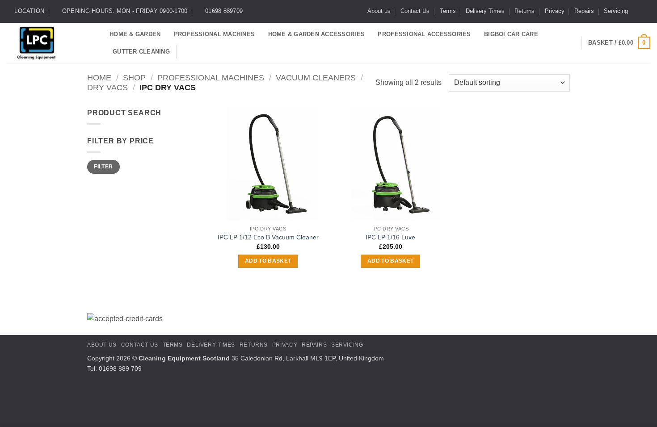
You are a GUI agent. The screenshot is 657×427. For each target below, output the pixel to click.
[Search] (186, 51)
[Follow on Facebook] (637, 11)
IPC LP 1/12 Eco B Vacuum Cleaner (268, 237)
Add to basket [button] (268, 261)
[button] (619, 42)
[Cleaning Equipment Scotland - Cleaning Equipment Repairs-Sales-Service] (51, 43)
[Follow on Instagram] (646, 11)
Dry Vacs (107, 87)
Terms (448, 11)
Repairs (584, 11)
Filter (103, 166)
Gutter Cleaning (141, 51)
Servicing (616, 11)
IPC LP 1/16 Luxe (390, 237)
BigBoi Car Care (511, 34)
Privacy (554, 11)
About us (379, 11)
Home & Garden (135, 34)
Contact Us (415, 11)
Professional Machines (214, 34)
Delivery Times (485, 11)
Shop (134, 77)
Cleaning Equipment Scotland (184, 358)
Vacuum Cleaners (316, 77)
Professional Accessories (424, 34)
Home (99, 77)
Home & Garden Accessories (316, 34)
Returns (524, 11)
